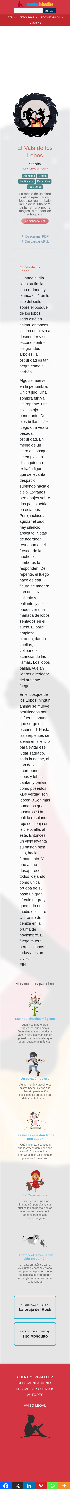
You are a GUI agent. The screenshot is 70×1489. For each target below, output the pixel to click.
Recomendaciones (35, 1383)
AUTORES (35, 23)
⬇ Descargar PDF (35, 236)
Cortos (43, 175)
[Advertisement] (36, 55)
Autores (35, 1395)
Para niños (43, 181)
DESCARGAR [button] (27, 17)
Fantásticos (26, 181)
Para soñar (35, 186)
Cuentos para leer (35, 1377)
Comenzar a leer (35, 221)
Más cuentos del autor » (35, 168)
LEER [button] (10, 17)
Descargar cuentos (35, 1389)
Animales (29, 175)
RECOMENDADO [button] (50, 17)
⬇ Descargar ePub (35, 241)
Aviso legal (35, 1405)
